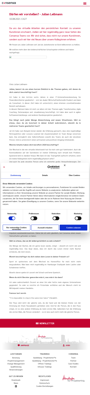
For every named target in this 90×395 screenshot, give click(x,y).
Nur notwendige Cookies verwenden (16, 228)
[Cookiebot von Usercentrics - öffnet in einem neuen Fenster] (49, 167)
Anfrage (25, 345)
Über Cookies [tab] (74, 175)
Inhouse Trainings (45, 366)
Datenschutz (44, 383)
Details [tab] (45, 175)
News (16, 383)
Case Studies (73, 363)
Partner (73, 360)
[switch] (34, 218)
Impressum (44, 380)
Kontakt (73, 366)
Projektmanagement (16, 360)
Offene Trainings (44, 363)
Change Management (16, 363)
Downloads (15, 380)
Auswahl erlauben (45, 228)
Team (73, 357)
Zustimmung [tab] (15, 175)
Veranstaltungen (16, 369)
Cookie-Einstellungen (44, 386)
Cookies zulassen (73, 228)
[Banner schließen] (75, 167)
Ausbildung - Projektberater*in (44, 360)
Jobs (68, 345)
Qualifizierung (16, 366)
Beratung (16, 357)
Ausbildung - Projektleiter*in (44, 357)
